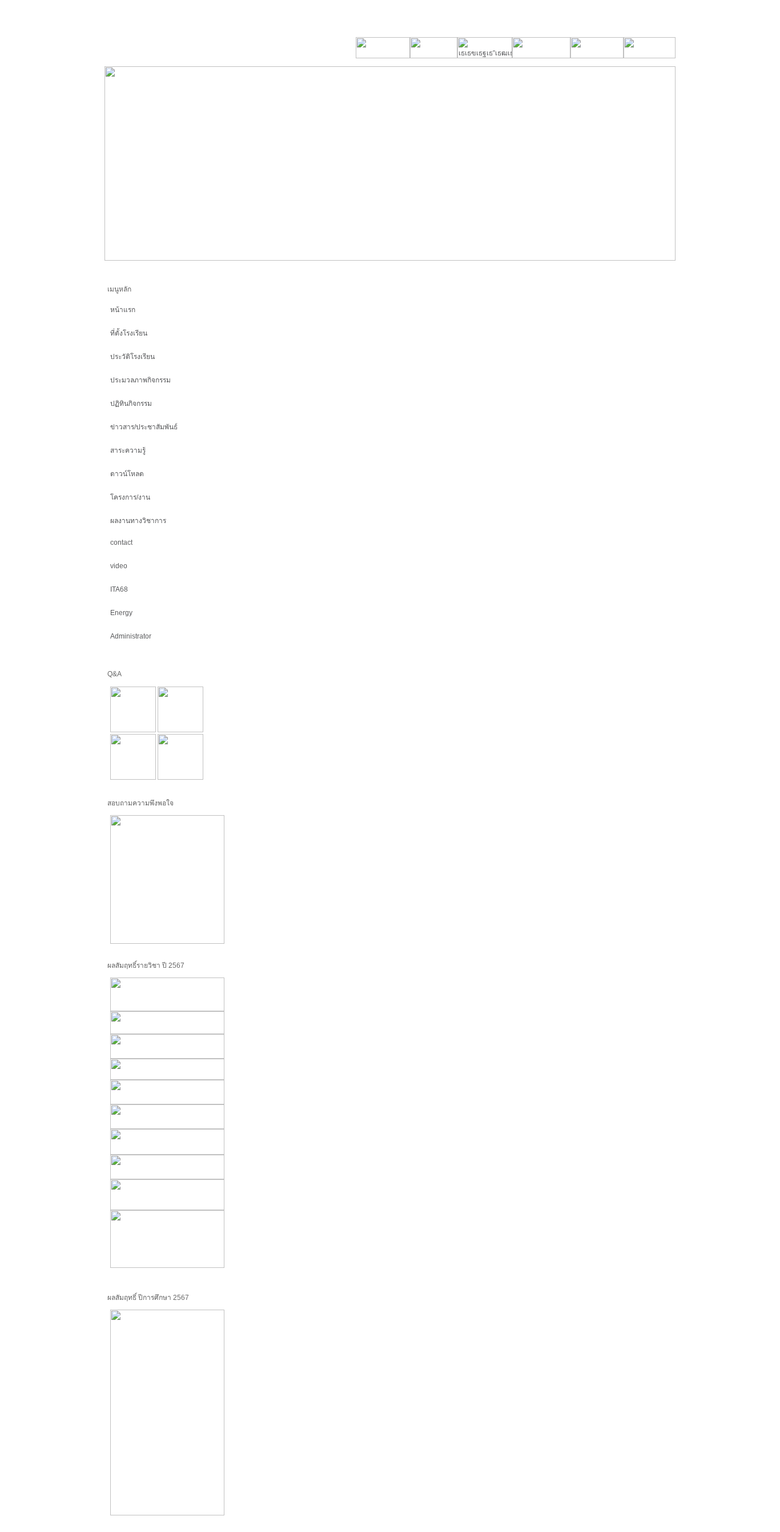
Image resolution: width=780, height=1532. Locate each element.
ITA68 (119, 589)
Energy (121, 613)
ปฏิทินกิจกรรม (131, 404)
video (118, 566)
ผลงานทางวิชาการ (138, 521)
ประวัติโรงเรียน (132, 357)
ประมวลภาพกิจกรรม (140, 380)
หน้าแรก (122, 310)
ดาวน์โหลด (127, 474)
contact (121, 542)
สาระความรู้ (128, 450)
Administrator (130, 636)
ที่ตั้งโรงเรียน (128, 333)
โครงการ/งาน (130, 497)
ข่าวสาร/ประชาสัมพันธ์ (144, 427)
